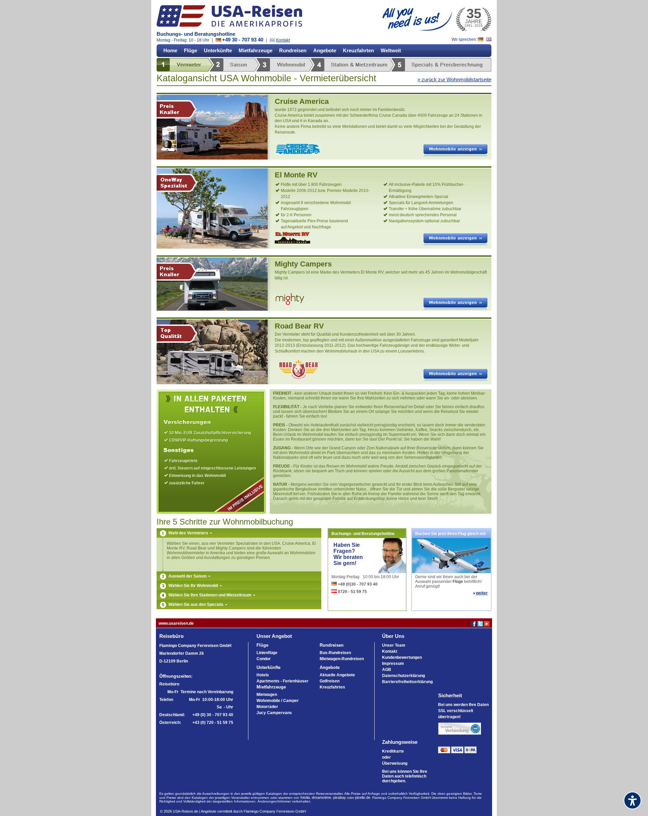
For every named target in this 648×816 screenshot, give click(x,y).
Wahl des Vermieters (188, 533)
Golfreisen (330, 681)
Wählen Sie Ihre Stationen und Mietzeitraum (210, 595)
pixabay (339, 797)
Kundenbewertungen (402, 657)
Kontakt (283, 40)
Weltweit (391, 50)
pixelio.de (362, 797)
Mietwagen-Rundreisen (342, 658)
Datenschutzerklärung (403, 675)
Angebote (324, 50)
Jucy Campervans (274, 712)
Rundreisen (292, 50)
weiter (482, 593)
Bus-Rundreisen (335, 652)
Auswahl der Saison (188, 576)
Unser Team (393, 645)
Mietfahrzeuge (255, 50)
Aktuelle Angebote (337, 675)
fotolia (305, 797)
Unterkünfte (218, 50)
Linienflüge (266, 652)
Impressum (393, 663)
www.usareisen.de (176, 623)
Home (170, 50)
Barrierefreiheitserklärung (407, 681)
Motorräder (267, 706)
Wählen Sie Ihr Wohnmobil (193, 585)
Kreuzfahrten (358, 50)
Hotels (262, 675)
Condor (263, 658)
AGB (386, 669)
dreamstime (321, 797)
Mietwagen (266, 694)
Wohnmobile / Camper (277, 700)
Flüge (190, 50)
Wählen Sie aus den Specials (196, 604)
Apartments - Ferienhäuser (282, 681)
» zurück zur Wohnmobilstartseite (454, 79)
